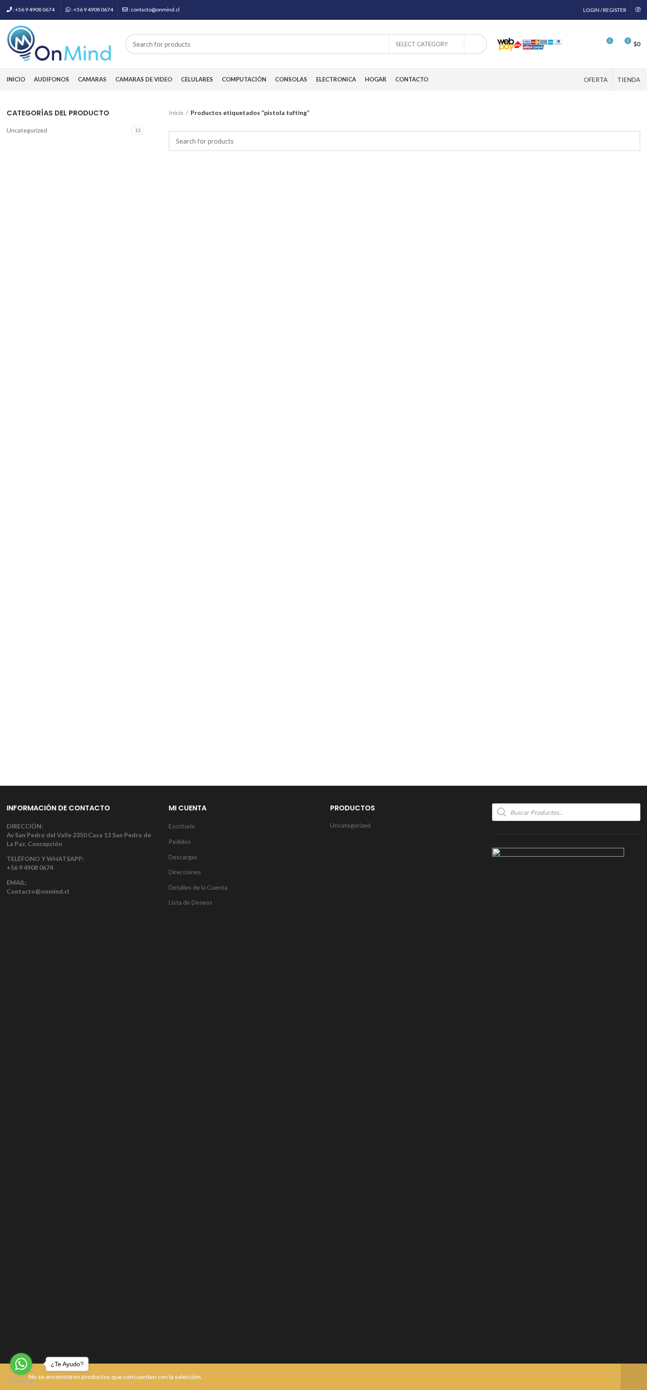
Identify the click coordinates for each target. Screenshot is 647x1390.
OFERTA (596, 79)
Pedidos (180, 841)
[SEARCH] (475, 44)
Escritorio (182, 826)
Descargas (183, 857)
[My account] (574, 44)
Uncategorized (27, 130)
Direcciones (185, 872)
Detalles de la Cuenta (198, 887)
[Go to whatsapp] (21, 1364)
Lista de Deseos (191, 902)
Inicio (176, 112)
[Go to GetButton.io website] (21, 1381)
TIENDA (628, 79)
